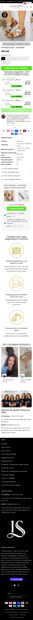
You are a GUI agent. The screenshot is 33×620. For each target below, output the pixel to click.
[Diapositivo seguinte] (20, 127)
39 (17, 58)
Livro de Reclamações (8, 482)
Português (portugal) (16, 597)
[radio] (16, 82)
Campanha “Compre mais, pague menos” (15, 464)
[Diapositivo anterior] (13, 127)
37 (8, 58)
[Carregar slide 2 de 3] (16, 127)
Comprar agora (16, 208)
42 (3, 62)
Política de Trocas (7, 468)
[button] (2, 7)
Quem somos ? (6, 447)
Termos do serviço (24, 612)
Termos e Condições (8, 478)
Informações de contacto (17, 617)
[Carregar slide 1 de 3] (12, 39)
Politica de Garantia (7, 475)
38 (12, 58)
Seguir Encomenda (7, 457)
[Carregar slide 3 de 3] (18, 127)
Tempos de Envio (7, 461)
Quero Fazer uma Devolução (10, 485)
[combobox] (15, 216)
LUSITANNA (12, 609)
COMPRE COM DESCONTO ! (16, 110)
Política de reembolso (22, 609)
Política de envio (13, 614)
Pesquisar (4, 444)
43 (8, 62)
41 (26, 58)
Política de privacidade (8, 454)
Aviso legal (22, 614)
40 (22, 58)
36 (3, 58)
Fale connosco (6, 451)
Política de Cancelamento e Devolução (14, 471)
